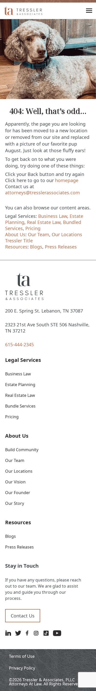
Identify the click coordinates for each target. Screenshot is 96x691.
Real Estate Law (43, 222)
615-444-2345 (19, 344)
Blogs (36, 247)
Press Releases (61, 247)
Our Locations (67, 234)
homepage (66, 180)
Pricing (32, 228)
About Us (15, 234)
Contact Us (23, 616)
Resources (16, 247)
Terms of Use (22, 656)
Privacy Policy (22, 668)
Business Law (52, 216)
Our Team (38, 234)
